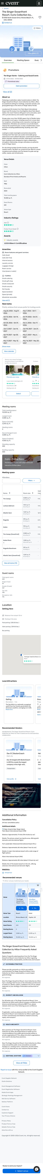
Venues (6, 8)
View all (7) (6, 300)
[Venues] (39, 3)
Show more (6, 346)
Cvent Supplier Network (9, 1078)
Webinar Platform (7, 1102)
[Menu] (2, 3)
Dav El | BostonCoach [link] (15, 753)
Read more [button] (9, 709)
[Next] (41, 60)
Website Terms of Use (8, 1127)
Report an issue (6, 1070)
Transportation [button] (11, 768)
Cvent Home (6, 1106)
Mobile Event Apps (7, 1092)
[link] (19, 745)
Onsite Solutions (7, 1081)
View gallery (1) (33, 53)
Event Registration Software (11, 1089)
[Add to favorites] (40, 17)
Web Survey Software (8, 1098)
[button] (18, 480)
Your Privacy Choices (8, 1116)
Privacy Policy (6, 1121)
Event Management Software (11, 1086)
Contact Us (5, 1109)
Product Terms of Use (8, 1124)
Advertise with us (7, 1130)
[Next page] (36, 381)
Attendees (5, 477)
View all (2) (7, 92)
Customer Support (7, 1113)
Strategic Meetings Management (12, 1095)
